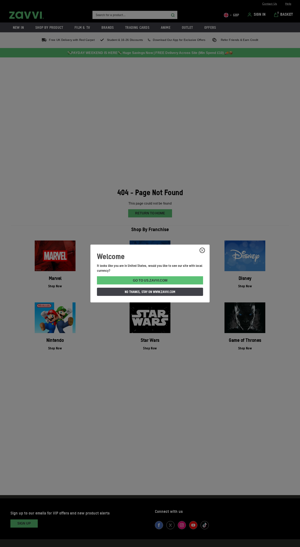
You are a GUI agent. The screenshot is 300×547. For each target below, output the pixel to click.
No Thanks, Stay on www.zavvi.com (150, 292)
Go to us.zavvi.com (150, 280)
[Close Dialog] (202, 250)
